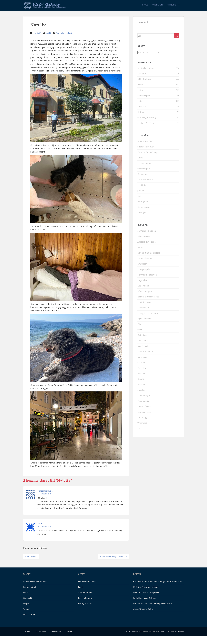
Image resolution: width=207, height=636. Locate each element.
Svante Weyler (143, 395)
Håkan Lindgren (144, 291)
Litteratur (141, 73)
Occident (141, 362)
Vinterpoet (142, 423)
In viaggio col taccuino (147, 313)
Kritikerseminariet (145, 179)
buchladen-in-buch (145, 146)
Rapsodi (141, 373)
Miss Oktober (29, 614)
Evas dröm (142, 263)
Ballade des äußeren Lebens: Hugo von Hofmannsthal (157, 581)
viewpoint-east (144, 412)
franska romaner (145, 163)
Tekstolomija (143, 401)
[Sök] (176, 35)
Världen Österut (144, 406)
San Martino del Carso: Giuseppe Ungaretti (152, 603)
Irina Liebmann (85, 598)
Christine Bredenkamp (147, 152)
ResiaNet (141, 379)
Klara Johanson (85, 603)
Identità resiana (144, 302)
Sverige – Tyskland (145, 123)
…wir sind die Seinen (146, 230)
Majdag (26, 603)
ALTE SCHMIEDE (145, 141)
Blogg (145, 5)
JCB (139, 324)
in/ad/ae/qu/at (143, 168)
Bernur (140, 247)
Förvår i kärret (29, 587)
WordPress (179, 631)
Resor (140, 84)
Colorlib (163, 631)
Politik (140, 90)
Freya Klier (142, 280)
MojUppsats (143, 357)
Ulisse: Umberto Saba (143, 609)
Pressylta (141, 368)
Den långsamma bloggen (148, 252)
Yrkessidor (172, 5)
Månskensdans (144, 346)
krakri (139, 329)
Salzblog (141, 390)
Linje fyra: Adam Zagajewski (146, 592)
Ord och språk (143, 95)
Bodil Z (48, 33)
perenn (140, 190)
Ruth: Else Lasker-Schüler (144, 598)
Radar (140, 196)
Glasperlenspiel (85, 592)
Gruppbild (27, 598)
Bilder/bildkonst (144, 79)
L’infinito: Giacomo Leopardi (146, 587)
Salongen (141, 212)
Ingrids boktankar (145, 318)
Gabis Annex (143, 285)
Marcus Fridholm (145, 351)
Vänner (26, 609)
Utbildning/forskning (146, 117)
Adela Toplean (144, 236)
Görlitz (26, 592)
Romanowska (143, 207)
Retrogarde (142, 201)
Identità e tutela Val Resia (149, 296)
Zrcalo (140, 428)
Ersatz (140, 157)
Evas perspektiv (144, 269)
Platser (140, 101)
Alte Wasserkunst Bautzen (35, 581)
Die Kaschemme (145, 258)
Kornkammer (143, 174)
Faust (80, 587)
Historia (140, 112)
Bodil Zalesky (131, 631)
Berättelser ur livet (64, 33)
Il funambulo (143, 307)
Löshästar (142, 106)
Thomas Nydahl (45, 491)
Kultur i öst (142, 335)
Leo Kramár (142, 340)
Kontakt (69, 631)
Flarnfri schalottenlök (147, 274)
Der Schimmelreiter (87, 581)
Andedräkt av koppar (146, 241)
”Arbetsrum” (158, 5)
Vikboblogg (142, 417)
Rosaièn (141, 384)
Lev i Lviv (141, 185)
